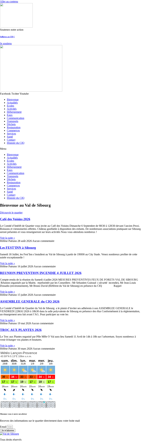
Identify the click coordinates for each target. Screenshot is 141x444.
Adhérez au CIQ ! (7, 37)
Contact (11, 139)
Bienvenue (13, 99)
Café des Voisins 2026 (15, 219)
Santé (10, 136)
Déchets (11, 124)
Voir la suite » (7, 237)
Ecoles (10, 105)
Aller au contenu (9, 1)
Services (11, 133)
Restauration (13, 127)
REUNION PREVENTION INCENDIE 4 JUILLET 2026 (41, 273)
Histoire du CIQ (15, 142)
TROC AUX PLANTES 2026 (21, 330)
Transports (12, 121)
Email (3, 426)
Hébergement (14, 111)
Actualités (12, 102)
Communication (15, 118)
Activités (12, 108)
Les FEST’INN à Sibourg (18, 247)
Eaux (10, 115)
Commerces (13, 130)
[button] (70, 148)
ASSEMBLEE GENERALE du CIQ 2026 (29, 301)
